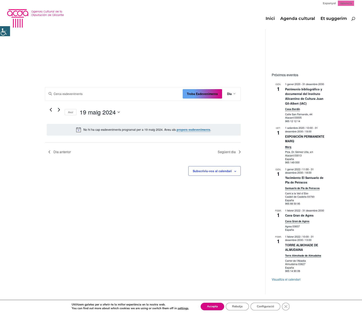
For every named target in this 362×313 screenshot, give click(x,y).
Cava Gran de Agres (299, 215)
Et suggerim (334, 19)
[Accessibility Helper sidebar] (5, 31)
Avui (70, 112)
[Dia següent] (59, 109)
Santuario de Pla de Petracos (302, 188)
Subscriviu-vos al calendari (212, 171)
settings (183, 308)
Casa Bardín (292, 109)
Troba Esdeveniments (202, 94)
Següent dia (227, 151)
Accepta (212, 306)
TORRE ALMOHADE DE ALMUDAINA (301, 247)
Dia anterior (62, 151)
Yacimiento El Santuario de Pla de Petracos (304, 180)
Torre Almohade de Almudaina (303, 255)
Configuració (265, 306)
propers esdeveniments (193, 129)
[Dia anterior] (50, 109)
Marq (288, 147)
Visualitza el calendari (286, 279)
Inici (270, 19)
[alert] (144, 130)
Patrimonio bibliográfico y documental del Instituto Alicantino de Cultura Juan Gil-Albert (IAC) (304, 96)
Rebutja (237, 306)
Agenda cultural (297, 19)
